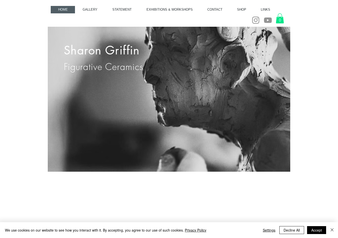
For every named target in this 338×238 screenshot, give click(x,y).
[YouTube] (268, 20)
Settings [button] (269, 230)
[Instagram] (256, 20)
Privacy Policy (195, 230)
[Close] (332, 230)
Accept (316, 230)
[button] (280, 18)
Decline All (292, 230)
